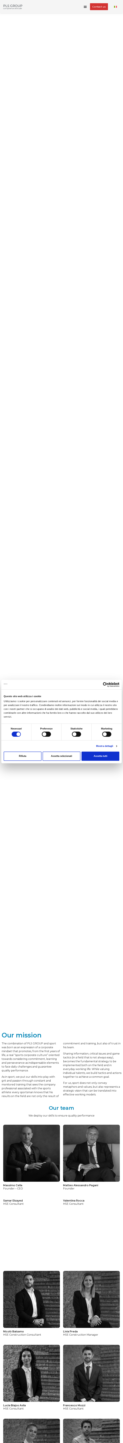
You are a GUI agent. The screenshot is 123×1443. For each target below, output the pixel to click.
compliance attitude (12, 8)
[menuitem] (115, 7)
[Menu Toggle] (85, 6)
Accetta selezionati (61, 756)
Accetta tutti (100, 756)
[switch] (46, 734)
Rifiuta (22, 756)
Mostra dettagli (104, 746)
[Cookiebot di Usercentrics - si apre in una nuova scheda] (105, 684)
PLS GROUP (12, 6)
